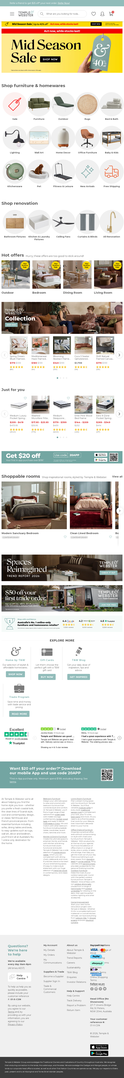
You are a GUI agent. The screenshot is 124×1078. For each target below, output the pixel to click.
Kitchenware (14, 186)
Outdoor (63, 119)
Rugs (87, 119)
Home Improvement (80, 902)
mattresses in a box (51, 823)
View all (117, 476)
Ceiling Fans (63, 236)
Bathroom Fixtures (15, 236)
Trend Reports (74, 958)
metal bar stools (60, 870)
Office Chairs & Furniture (82, 830)
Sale (14, 119)
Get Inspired (78, 677)
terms (13, 781)
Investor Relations (76, 982)
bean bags (75, 817)
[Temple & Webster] (26, 14)
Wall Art (39, 152)
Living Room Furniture (81, 798)
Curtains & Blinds (87, 236)
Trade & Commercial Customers (50, 989)
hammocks (76, 888)
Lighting (15, 152)
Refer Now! (64, 3)
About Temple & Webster (75, 951)
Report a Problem (76, 1005)
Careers (71, 962)
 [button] (4, 355)
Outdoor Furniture (79, 870)
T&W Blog (72, 972)
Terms (11, 1012)
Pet (39, 186)
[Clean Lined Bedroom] (91, 506)
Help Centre (73, 995)
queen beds (60, 814)
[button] (57, 378)
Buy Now (47, 677)
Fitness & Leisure (63, 186)
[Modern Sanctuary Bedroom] (34, 506)
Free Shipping (112, 186)
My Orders (49, 955)
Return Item (73, 1010)
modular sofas (84, 808)
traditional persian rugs (80, 811)
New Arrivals (87, 186)
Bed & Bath (111, 119)
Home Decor (63, 152)
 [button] (119, 355)
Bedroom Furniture (51, 798)
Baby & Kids (111, 152)
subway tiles (81, 918)
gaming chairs (88, 864)
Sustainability (74, 967)
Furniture (39, 119)
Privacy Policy (15, 1024)
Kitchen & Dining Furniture (55, 836)
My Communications (53, 961)
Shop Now (15, 674)
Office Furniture (87, 152)
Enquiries (72, 977)
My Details (49, 950)
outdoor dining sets (82, 884)
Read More (19, 714)
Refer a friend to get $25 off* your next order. (40, 3)
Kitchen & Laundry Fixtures (39, 238)
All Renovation (111, 236)
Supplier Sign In (52, 981)
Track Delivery (74, 1000)
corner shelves (84, 861)
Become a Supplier (54, 976)
